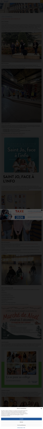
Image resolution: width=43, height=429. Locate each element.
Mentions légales (20, 427)
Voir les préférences (21, 425)
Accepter (21, 418)
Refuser (21, 422)
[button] (41, 408)
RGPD (24, 427)
